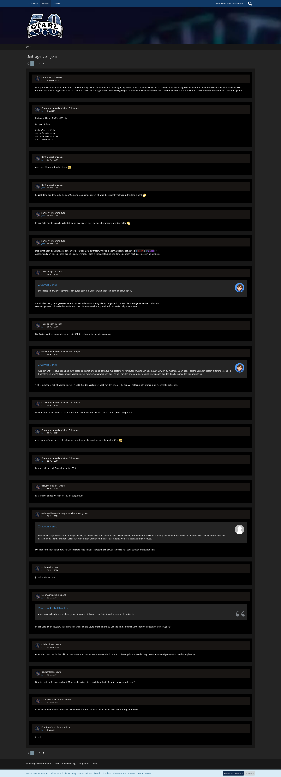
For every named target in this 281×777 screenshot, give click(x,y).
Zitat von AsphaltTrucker (53, 608)
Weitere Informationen (233, 773)
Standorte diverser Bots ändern (56, 699)
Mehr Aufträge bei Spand (53, 594)
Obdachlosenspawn (51, 644)
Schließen (249, 773)
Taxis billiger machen (51, 271)
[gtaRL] (140, 25)
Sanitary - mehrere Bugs (53, 212)
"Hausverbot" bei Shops (53, 485)
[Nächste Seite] (43, 63)
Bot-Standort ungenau (52, 157)
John (43, 80)
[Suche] (250, 3)
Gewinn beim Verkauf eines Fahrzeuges (60, 108)
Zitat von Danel (47, 284)
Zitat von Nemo (47, 526)
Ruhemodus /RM (49, 567)
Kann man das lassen (51, 77)
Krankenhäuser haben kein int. (56, 727)
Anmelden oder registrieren (229, 3)
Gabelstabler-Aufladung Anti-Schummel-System (64, 513)
